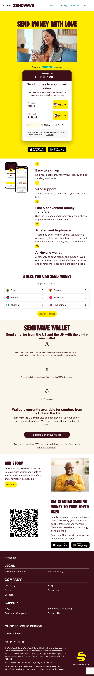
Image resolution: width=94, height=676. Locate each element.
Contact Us (54, 613)
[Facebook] (7, 642)
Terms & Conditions (15, 571)
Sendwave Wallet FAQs (60, 608)
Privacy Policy (55, 571)
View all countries (47, 314)
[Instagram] (15, 642)
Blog (50, 585)
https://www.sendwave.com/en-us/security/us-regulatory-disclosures (34, 669)
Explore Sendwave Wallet (47, 434)
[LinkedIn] (19, 642)
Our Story (63, 5)
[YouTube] (23, 642)
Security (9, 590)
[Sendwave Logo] (23, 5)
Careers (51, 5)
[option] (21, 624)
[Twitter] (11, 642)
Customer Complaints (17, 613)
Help (86, 5)
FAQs (7, 608)
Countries (75, 5)
